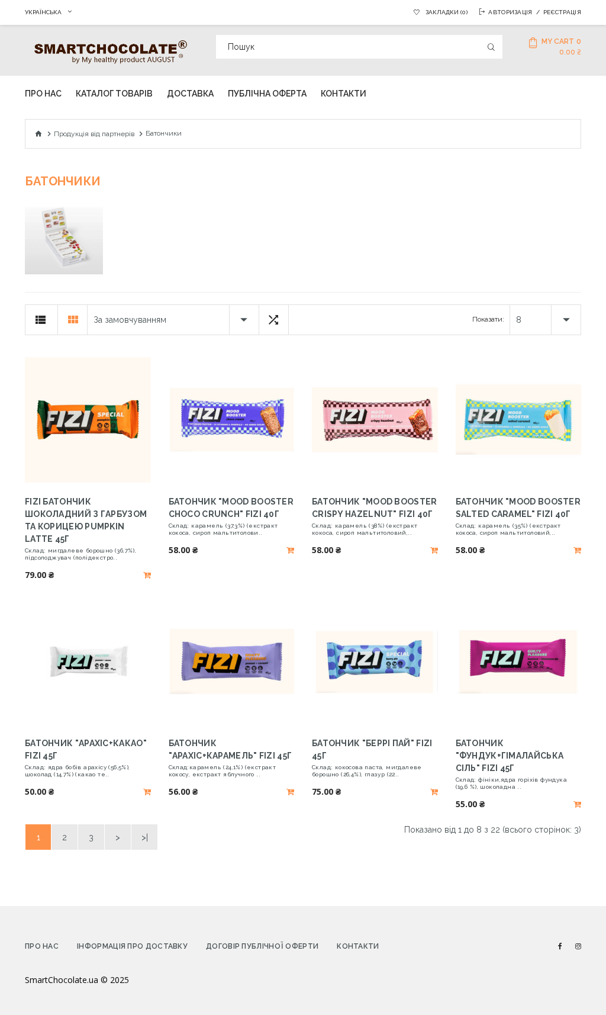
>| (144, 837)
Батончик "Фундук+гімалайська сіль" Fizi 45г (510, 755)
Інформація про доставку (132, 946)
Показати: (488, 319)
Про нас (42, 946)
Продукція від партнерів (94, 134)
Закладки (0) (447, 12)
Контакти (358, 946)
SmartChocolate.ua (61, 979)
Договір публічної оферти (262, 946)
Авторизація (510, 12)
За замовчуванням (130, 320)
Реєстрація (562, 12)
